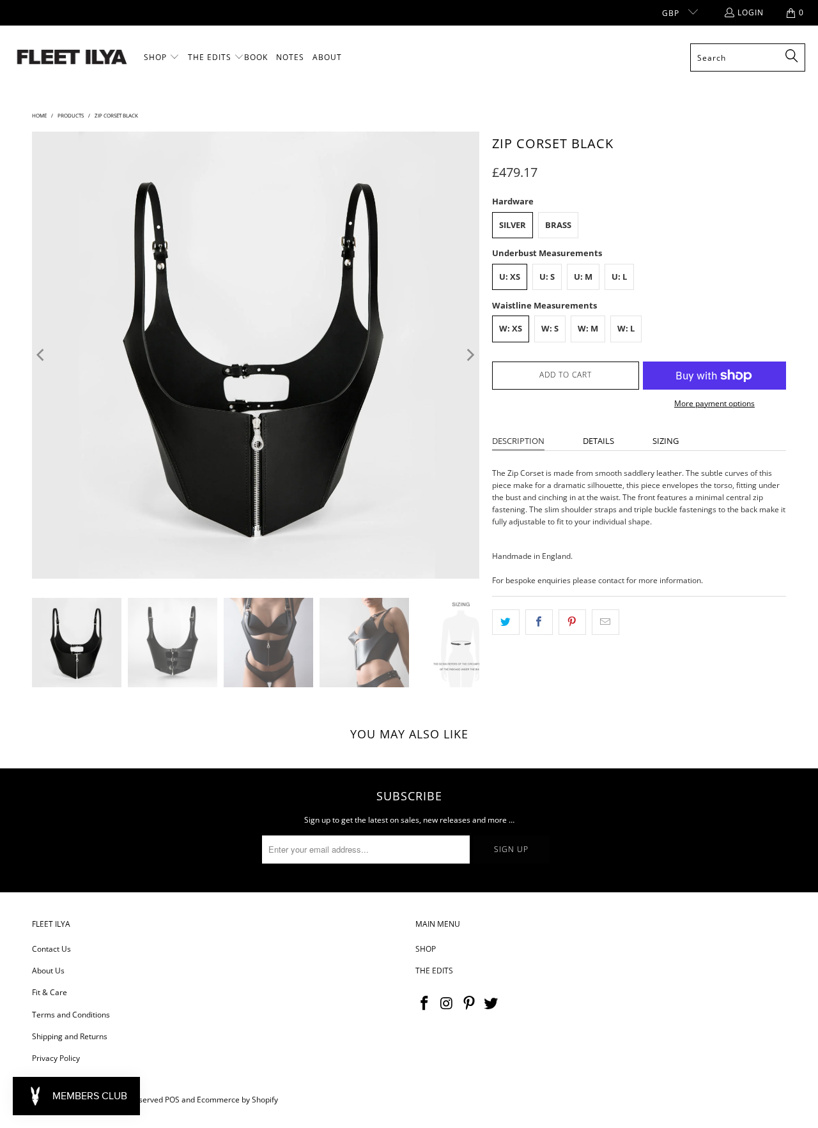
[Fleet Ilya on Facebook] (425, 1003)
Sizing (665, 440)
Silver (512, 225)
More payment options (714, 403)
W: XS (510, 328)
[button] (162, 57)
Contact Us (51, 948)
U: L (619, 276)
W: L (626, 328)
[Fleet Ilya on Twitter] (491, 1003)
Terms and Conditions (71, 1014)
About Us (48, 970)
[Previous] (41, 355)
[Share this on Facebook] (539, 621)
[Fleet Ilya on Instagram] (447, 1003)
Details (598, 440)
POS (172, 1099)
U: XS (509, 276)
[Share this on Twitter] (506, 621)
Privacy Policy (56, 1058)
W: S (550, 328)
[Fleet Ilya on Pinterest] (469, 1003)
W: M (588, 328)
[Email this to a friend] (605, 621)
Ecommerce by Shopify (237, 1099)
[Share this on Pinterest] (572, 621)
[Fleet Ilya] (72, 58)
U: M (583, 276)
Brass (558, 225)
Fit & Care (49, 992)
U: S (547, 276)
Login (750, 12)
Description (518, 440)
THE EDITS (434, 970)
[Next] (469, 355)
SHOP (425, 948)
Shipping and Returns (69, 1036)
